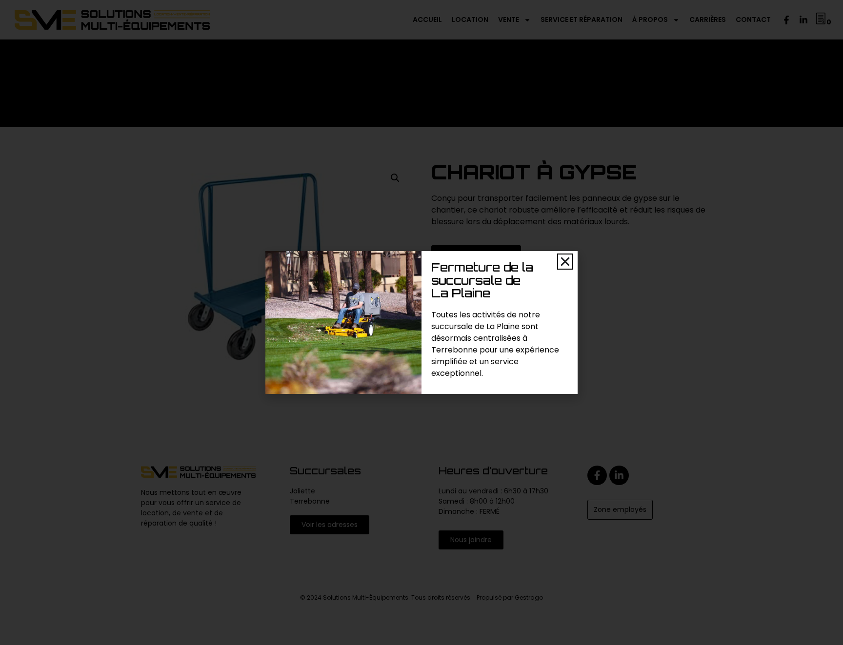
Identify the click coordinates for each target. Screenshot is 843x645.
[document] (421, 322)
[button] (565, 261)
